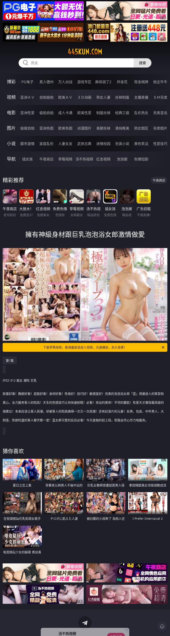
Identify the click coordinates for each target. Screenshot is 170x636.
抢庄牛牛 (160, 81)
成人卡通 (65, 112)
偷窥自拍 (27, 128)
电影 (11, 113)
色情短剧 (141, 159)
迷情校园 (103, 143)
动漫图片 (84, 128)
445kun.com (85, 51)
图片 (11, 128)
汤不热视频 (84, 159)
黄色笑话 (141, 143)
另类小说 (122, 143)
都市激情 (27, 143)
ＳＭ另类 (160, 97)
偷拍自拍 (46, 112)
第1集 (10, 360)
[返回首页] (162, 626)
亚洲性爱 (27, 112)
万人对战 (65, 81)
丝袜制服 (122, 97)
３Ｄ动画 (84, 97)
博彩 (11, 82)
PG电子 (27, 81)
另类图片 (160, 128)
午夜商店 (46, 159)
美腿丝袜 (103, 128)
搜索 (142, 62)
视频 (11, 97)
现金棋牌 (141, 81)
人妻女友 (65, 143)
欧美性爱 (84, 112)
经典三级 (122, 112)
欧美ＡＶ (65, 97)
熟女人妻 (103, 97)
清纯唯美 (122, 128)
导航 (11, 159)
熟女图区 (141, 128)
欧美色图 (65, 128)
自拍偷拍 (46, 97)
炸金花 (122, 81)
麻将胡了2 (103, 81)
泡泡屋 (122, 159)
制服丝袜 (103, 112)
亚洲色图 (46, 128)
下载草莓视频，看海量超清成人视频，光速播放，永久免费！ (85, 347)
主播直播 (141, 97)
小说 (11, 144)
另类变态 (160, 112)
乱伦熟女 (141, 112)
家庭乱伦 (46, 143)
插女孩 (27, 159)
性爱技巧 (160, 143)
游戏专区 (84, 81)
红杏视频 (103, 159)
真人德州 (46, 81)
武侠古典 (84, 143)
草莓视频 (65, 159)
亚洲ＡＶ (27, 97)
